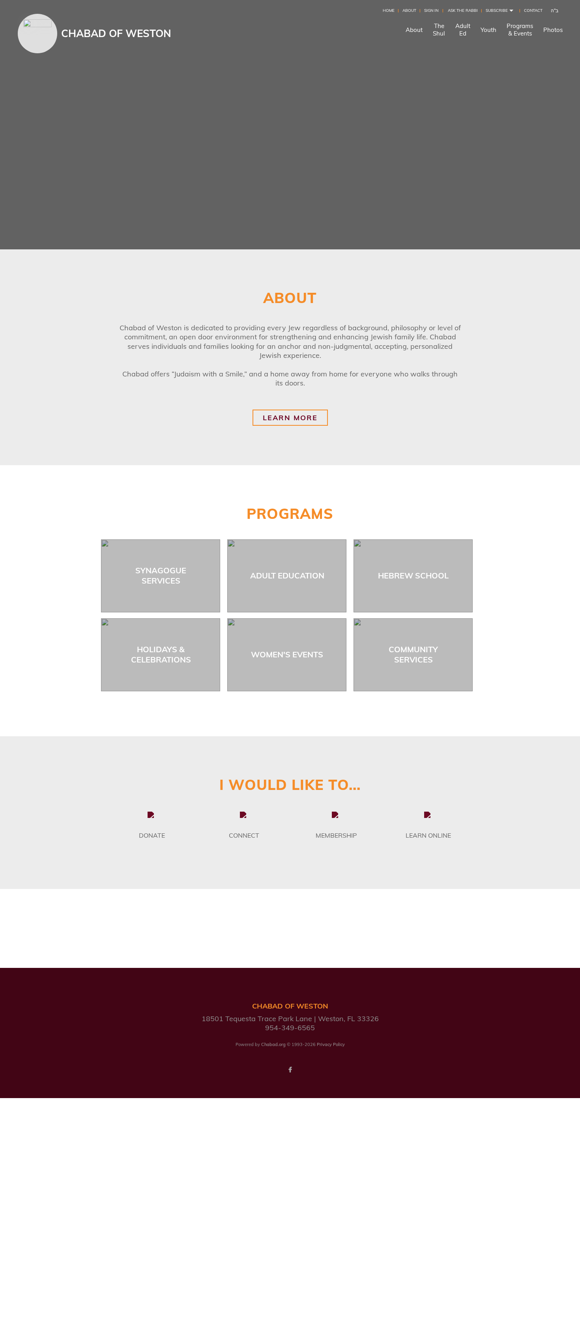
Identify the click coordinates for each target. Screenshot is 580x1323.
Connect (244, 835)
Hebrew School (413, 575)
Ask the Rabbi (463, 10)
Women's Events (287, 654)
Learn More (290, 417)
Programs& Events (520, 29)
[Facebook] (290, 1069)
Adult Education (287, 575)
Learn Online (428, 835)
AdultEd (462, 29)
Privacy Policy (331, 1044)
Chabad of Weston (116, 33)
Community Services (413, 654)
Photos (553, 30)
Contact (533, 10)
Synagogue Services (160, 575)
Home (389, 10)
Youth (488, 30)
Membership (336, 835)
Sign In (431, 10)
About (409, 10)
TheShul (439, 29)
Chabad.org (273, 1044)
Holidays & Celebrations (161, 654)
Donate (152, 835)
